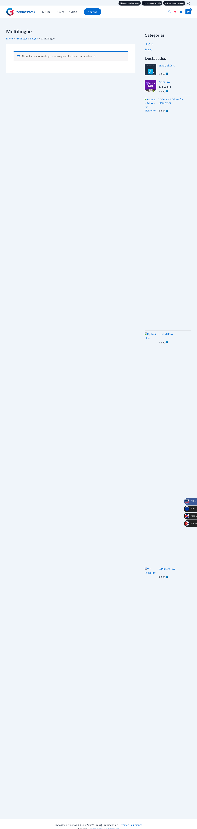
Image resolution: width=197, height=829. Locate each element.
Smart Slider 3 (167, 65)
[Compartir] (188, 3)
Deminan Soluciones (130, 824)
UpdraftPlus (166, 334)
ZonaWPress (25, 11)
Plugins (149, 43)
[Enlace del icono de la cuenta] (181, 11)
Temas (148, 49)
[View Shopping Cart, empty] (188, 11)
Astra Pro (164, 82)
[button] (92, 11)
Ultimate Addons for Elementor (171, 101)
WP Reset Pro (167, 569)
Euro (190, 508)
